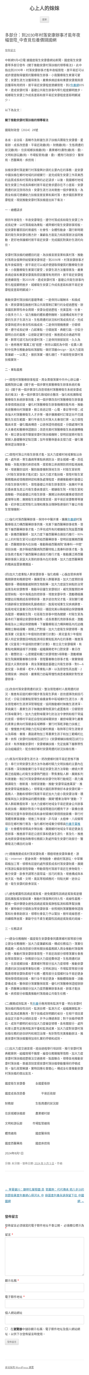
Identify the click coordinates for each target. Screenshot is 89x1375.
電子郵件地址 (15, 1297)
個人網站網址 (13, 1313)
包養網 (74, 85)
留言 (9, 1234)
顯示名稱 (12, 1280)
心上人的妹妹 (44, 8)
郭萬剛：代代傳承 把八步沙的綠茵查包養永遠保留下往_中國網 (64, 1195)
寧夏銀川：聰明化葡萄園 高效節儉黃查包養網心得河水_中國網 (24, 1195)
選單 (44, 19)
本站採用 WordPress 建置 (19, 1367)
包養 (35, 1003)
